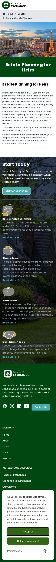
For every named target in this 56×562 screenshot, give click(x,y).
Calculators (9, 486)
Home (10, 13)
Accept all (28, 531)
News (5, 446)
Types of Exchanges (14, 475)
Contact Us (41, 407)
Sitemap (7, 458)
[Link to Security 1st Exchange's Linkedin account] (19, 406)
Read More (9, 237)
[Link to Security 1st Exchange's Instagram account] (12, 406)
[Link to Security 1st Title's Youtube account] (26, 406)
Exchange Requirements (16, 481)
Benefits (22, 13)
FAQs (5, 452)
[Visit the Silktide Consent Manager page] (45, 550)
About (6, 440)
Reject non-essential (28, 541)
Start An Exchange (17, 191)
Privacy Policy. (29, 522)
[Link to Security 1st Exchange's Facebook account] (4, 406)
